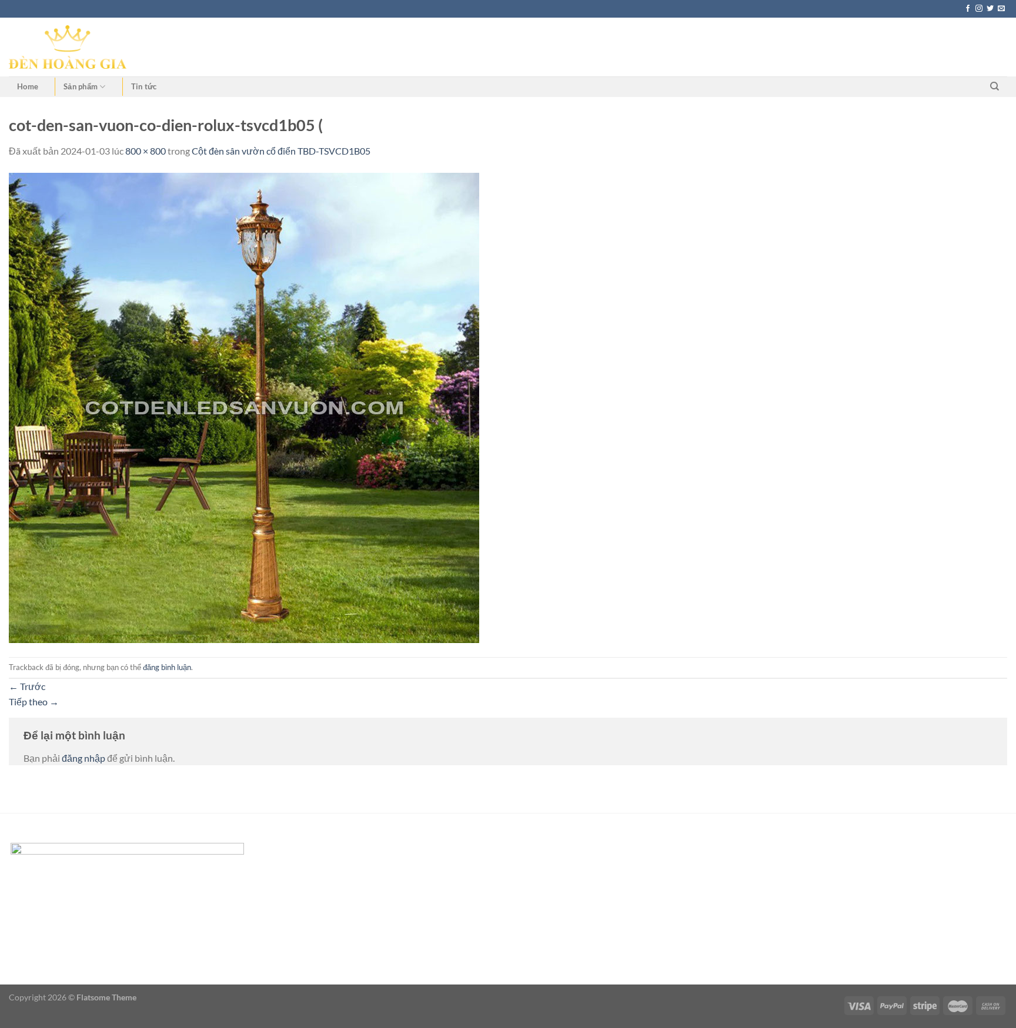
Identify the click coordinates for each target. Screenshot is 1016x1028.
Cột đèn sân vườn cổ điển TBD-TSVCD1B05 (281, 150)
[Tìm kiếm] (994, 86)
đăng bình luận (167, 667)
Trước (27, 686)
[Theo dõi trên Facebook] (967, 9)
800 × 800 (145, 150)
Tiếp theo (34, 701)
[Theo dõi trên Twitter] (990, 9)
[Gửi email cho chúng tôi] (1001, 9)
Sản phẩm (80, 86)
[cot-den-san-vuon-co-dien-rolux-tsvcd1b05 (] (244, 406)
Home (27, 86)
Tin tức (144, 86)
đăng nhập (83, 758)
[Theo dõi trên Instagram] (978, 9)
